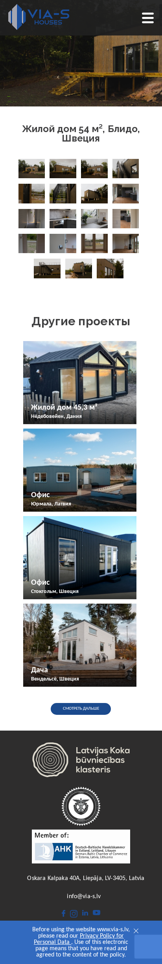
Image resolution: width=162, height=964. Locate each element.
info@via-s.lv (84, 896)
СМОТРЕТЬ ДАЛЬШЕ (81, 709)
